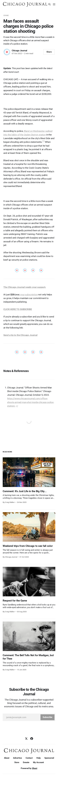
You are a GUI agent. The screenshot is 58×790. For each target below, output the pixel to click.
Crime (6, 15)
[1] (43, 141)
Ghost (34, 768)
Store (16, 762)
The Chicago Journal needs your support (24, 287)
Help (38, 758)
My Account (38, 762)
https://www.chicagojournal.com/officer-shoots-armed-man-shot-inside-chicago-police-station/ (30, 402)
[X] (26, 738)
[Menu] (54, 4)
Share (49, 52)
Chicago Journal (19, 50)
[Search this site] (49, 4)
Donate (26, 762)
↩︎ (17, 406)
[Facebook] (31, 738)
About (6, 758)
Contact (29, 758)
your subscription (29, 294)
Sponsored (49, 758)
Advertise (17, 758)
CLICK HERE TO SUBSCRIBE (17, 309)
